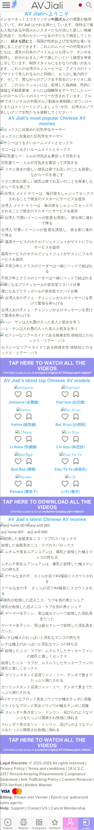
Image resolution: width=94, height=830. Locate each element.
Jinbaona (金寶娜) (23, 402)
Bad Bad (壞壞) (23, 469)
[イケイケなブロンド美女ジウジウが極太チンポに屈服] (45, 699)
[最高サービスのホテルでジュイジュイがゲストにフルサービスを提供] (47, 247)
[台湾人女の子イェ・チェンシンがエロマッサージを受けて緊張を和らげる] (47, 303)
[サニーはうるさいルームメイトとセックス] (36, 143)
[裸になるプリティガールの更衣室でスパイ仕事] (40, 285)
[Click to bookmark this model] (29, 394)
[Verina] (23, 410)
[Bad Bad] (23, 455)
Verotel (41, 797)
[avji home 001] (13, 525)
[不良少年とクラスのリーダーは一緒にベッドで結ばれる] (47, 271)
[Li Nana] (23, 432)
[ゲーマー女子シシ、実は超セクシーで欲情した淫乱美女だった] (47, 619)
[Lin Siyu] (70, 432)
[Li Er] (70, 477)
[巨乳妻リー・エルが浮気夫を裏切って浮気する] (40, 156)
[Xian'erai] (70, 387)
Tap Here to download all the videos (47, 506)
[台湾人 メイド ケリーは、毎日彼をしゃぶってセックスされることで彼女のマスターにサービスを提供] (47, 199)
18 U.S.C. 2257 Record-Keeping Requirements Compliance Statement (43, 774)
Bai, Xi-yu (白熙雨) (70, 425)
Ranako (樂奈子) (23, 492)
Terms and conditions (46, 769)
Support (17, 808)
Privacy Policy (12, 769)
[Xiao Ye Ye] (70, 455)
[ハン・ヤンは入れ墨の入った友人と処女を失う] (40, 322)
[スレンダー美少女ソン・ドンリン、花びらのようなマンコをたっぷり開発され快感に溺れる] (47, 718)
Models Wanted (38, 785)
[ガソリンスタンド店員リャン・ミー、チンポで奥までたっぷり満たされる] (47, 680)
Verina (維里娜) (23, 425)
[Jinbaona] (23, 387)
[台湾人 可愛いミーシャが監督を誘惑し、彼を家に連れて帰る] (47, 223)
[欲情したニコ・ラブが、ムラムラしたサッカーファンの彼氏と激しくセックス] (47, 656)
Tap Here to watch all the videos (47, 367)
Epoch (56, 797)
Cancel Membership (68, 808)
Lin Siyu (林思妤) (70, 447)
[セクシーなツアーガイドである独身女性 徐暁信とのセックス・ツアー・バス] (47, 341)
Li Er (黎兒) (70, 492)
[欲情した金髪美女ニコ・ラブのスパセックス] (38, 538)
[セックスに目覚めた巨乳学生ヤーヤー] (33, 130)
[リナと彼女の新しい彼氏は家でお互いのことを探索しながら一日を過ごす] (47, 175)
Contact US (38, 808)
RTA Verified (11, 785)
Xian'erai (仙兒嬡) (70, 402)
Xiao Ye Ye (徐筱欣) (70, 469)
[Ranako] (23, 477)
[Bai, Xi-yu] (70, 410)
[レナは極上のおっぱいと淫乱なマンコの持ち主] (40, 637)
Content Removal (77, 779)
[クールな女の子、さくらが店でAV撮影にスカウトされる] (47, 581)
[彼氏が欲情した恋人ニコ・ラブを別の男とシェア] (42, 600)
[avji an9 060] (38, 525)
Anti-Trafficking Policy (40, 779)
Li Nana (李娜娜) (23, 447)
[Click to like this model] (18, 394)
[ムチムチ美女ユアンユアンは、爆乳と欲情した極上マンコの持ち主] (47, 557)
